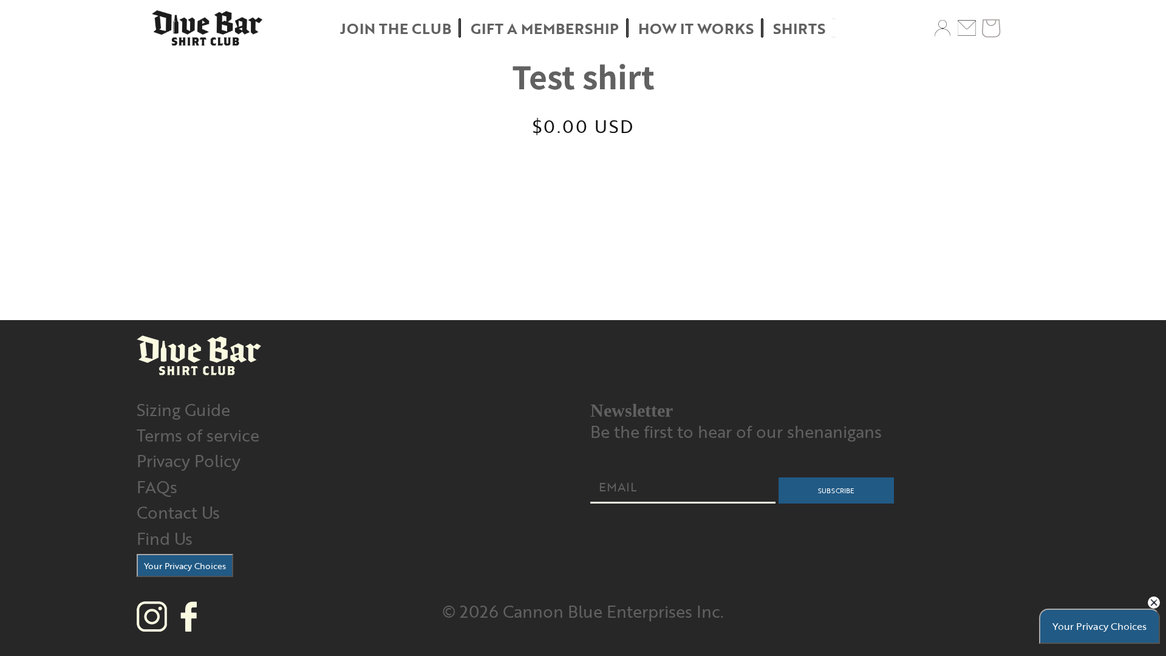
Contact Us (178, 511)
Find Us (165, 537)
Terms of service (198, 434)
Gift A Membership (545, 28)
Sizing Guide (183, 409)
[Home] (207, 28)
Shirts (799, 28)
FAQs (157, 486)
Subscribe (836, 490)
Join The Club (395, 28)
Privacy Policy (188, 460)
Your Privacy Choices (185, 565)
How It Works (696, 28)
